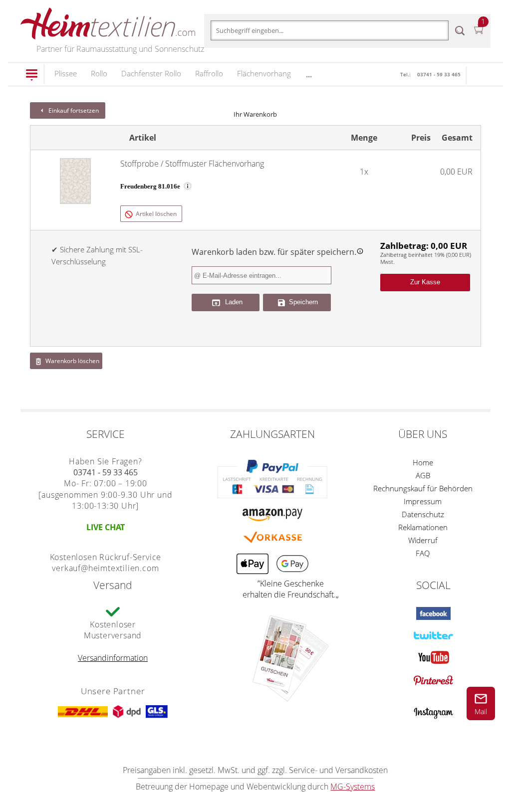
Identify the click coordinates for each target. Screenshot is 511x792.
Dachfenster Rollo (151, 73)
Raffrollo (209, 73)
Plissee (65, 73)
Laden (233, 302)
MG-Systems (352, 786)
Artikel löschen (155, 213)
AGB (423, 475)
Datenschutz (423, 514)
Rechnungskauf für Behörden (423, 488)
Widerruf (423, 540)
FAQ (423, 553)
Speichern (302, 302)
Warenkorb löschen (71, 361)
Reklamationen (423, 527)
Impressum (423, 501)
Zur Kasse (425, 282)
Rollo (99, 73)
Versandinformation (113, 657)
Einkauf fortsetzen (73, 110)
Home (423, 462)
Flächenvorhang (264, 73)
